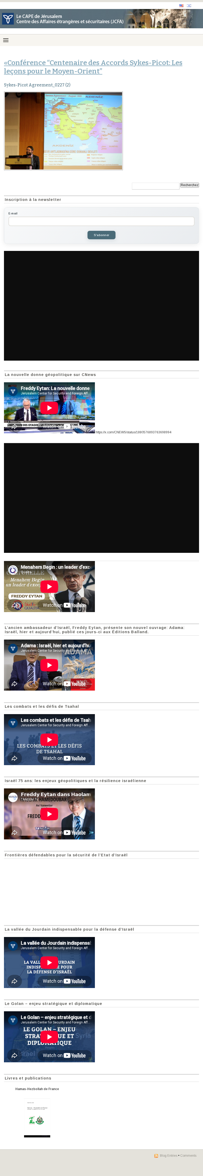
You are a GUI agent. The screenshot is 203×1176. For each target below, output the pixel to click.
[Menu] (6, 40)
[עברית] (189, 5)
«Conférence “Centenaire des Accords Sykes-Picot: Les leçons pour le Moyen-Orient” (93, 66)
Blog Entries (168, 1155)
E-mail (12, 213)
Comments (188, 1155)
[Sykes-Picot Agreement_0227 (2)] (101, 130)
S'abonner (101, 235)
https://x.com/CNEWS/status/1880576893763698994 (133, 432)
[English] (181, 5)
